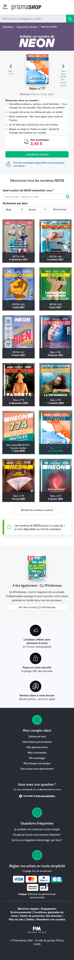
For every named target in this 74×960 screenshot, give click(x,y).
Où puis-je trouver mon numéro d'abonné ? (37, 835)
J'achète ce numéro (37, 154)
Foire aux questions (45, 796)
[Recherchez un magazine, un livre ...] (70, 19)
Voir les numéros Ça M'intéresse (37, 607)
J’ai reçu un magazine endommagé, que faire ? (37, 840)
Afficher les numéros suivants (37, 510)
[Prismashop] (26, 7)
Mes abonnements (37, 747)
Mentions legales (28, 908)
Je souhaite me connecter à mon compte (37, 829)
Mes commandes (37, 753)
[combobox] (33, 19)
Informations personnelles (37, 742)
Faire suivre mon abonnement (37, 769)
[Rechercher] (67, 197)
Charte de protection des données (41, 916)
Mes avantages (37, 758)
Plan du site (16, 919)
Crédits (30, 919)
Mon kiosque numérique (37, 763)
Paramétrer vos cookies (50, 919)
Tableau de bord (37, 736)
